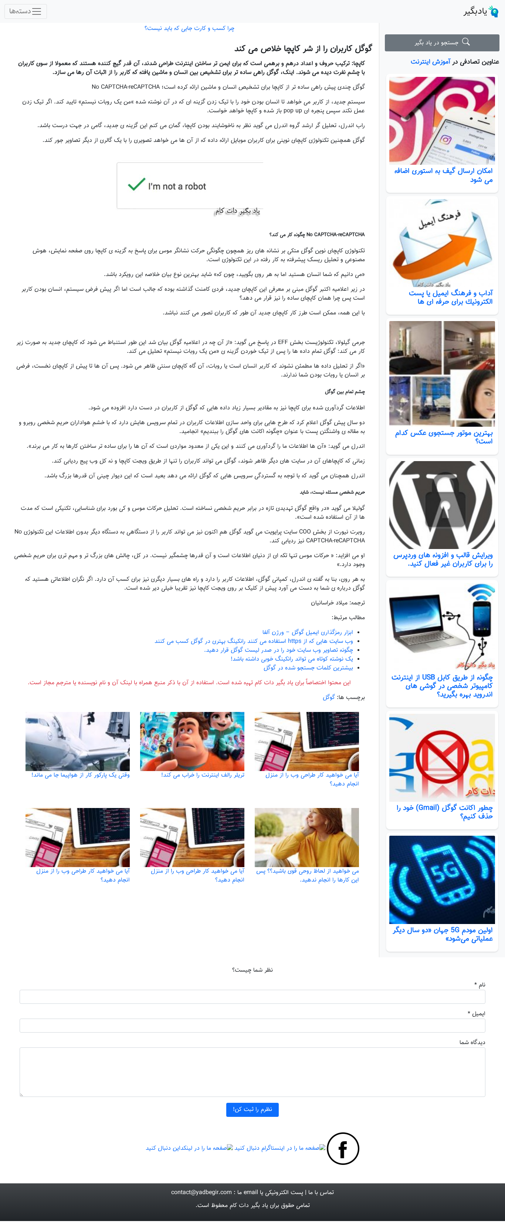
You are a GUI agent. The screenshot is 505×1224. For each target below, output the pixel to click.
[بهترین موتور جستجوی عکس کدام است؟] (442, 374)
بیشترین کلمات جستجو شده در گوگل (308, 668)
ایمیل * (476, 1014)
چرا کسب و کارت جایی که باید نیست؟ (189, 28)
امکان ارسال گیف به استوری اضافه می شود (443, 175)
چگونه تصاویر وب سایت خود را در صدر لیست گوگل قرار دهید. (278, 650)
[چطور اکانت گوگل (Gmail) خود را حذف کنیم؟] (442, 758)
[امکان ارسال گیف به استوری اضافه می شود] (442, 121)
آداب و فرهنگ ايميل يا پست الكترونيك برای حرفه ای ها (451, 297)
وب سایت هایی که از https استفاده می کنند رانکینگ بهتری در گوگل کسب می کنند (254, 641)
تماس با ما (321, 1192)
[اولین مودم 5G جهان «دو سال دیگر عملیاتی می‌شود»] (442, 880)
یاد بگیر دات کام (249, 1205)
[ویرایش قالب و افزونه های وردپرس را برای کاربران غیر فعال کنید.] (442, 505)
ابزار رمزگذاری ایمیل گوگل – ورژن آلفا (307, 632)
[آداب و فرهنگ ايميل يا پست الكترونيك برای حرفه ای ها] (442, 243)
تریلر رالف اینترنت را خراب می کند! (202, 775)
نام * (479, 985)
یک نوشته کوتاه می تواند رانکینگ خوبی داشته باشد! (292, 659)
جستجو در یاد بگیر (438, 43)
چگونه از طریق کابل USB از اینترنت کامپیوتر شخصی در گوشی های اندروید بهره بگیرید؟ (442, 686)
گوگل (329, 697)
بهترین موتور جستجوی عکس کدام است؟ (444, 437)
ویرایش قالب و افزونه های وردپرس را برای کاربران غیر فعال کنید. (443, 559)
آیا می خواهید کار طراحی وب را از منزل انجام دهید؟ (312, 780)
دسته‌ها (20, 11)
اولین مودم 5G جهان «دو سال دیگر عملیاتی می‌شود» (443, 934)
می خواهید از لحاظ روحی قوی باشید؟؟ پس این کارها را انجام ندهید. (307, 876)
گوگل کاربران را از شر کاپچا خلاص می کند (303, 48)
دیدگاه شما (472, 1042)
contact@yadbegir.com (201, 1192)
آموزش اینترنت (430, 62)
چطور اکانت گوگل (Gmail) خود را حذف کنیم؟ (445, 812)
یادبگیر (475, 11)
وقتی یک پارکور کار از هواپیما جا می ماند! (80, 775)
